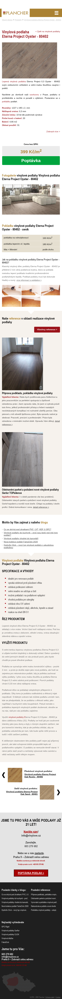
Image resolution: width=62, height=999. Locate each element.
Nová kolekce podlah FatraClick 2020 (21, 542)
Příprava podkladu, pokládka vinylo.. (44, 894)
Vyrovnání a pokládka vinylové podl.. (44, 902)
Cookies (58, 997)
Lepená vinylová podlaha (14, 81)
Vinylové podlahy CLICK (10, 934)
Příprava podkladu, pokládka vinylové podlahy (27, 393)
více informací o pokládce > (29, 280)
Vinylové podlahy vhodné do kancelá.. (15, 902)
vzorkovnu (34, 94)
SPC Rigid (5, 926)
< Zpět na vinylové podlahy (47, 31)
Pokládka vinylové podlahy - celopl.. (44, 910)
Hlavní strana (7, 20)
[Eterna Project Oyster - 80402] (31, 199)
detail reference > (41, 507)
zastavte (39, 853)
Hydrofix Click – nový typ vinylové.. (14, 910)
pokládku (6, 101)
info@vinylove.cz (31, 835)
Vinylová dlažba (7, 938)
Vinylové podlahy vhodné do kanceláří (21, 538)
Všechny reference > (47, 329)
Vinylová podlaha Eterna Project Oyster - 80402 (42, 20)
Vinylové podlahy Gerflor (10, 930)
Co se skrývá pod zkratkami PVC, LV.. (15, 894)
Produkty (18, 20)
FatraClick (5, 942)
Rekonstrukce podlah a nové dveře (43, 906)
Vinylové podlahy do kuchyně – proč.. (15, 898)
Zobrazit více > (53, 131)
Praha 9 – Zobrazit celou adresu (31, 857)
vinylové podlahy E (17, 717)
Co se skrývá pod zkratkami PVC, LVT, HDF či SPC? (27, 529)
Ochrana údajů (49, 997)
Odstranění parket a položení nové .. (44, 898)
